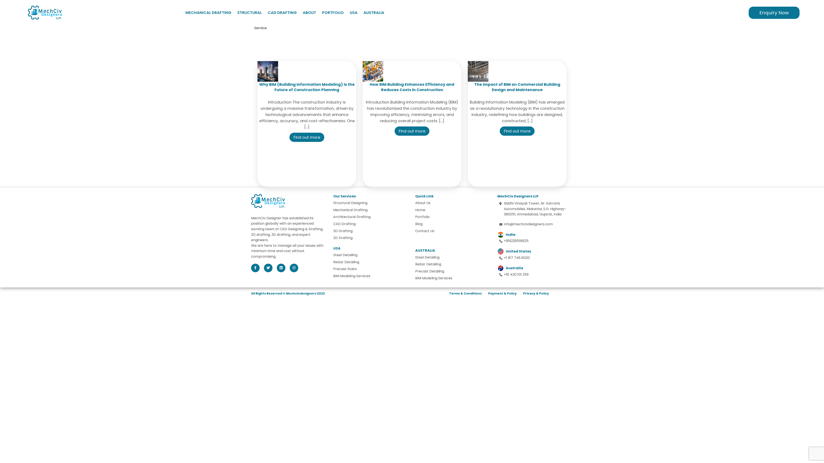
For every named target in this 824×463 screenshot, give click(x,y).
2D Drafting (343, 237)
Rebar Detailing (346, 262)
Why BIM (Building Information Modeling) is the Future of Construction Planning (307, 87)
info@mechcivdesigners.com (528, 224)
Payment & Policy (502, 293)
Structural (249, 12)
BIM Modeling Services (351, 276)
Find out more (307, 137)
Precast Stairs (345, 268)
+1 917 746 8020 (517, 257)
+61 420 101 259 (516, 274)
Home (420, 209)
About (309, 12)
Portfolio (333, 12)
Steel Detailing (345, 255)
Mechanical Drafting (208, 12)
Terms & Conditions (465, 293)
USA (353, 12)
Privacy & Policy (536, 293)
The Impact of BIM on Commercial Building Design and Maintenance (517, 87)
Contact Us (424, 230)
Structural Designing (350, 202)
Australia (374, 12)
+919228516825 (516, 240)
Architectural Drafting (352, 216)
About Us (422, 202)
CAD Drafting (282, 12)
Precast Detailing (429, 271)
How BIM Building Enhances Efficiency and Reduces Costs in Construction (412, 87)
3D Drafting (343, 230)
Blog (419, 223)
